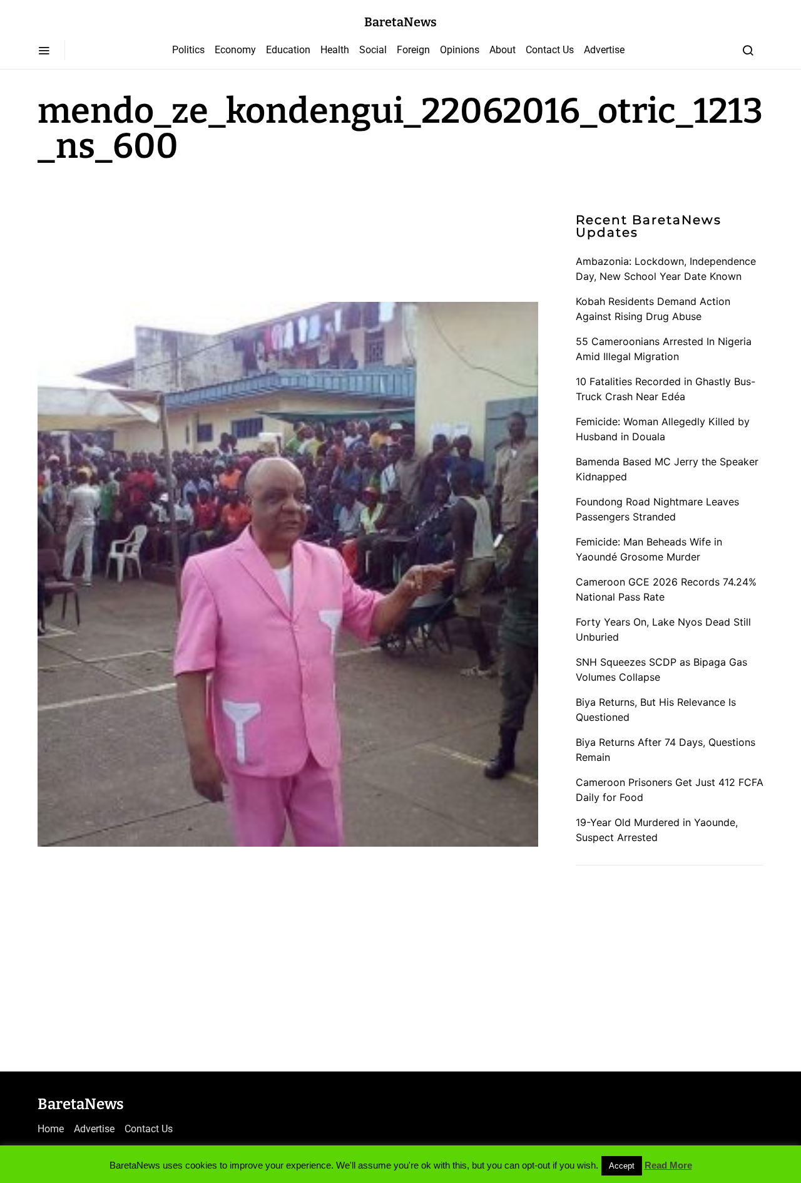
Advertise (604, 50)
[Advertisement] (138, 230)
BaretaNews (400, 21)
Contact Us (550, 50)
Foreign (413, 50)
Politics (188, 50)
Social (373, 50)
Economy (235, 50)
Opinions (459, 50)
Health (334, 50)
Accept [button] (622, 1165)
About (502, 50)
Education (288, 50)
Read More (668, 1165)
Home (51, 1129)
